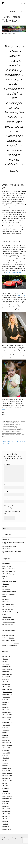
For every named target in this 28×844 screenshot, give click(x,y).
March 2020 (6, 808)
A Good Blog (21, 441)
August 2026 (6, 656)
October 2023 (7, 720)
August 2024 (6, 697)
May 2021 (5, 791)
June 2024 (6, 702)
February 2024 (7, 712)
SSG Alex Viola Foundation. (14, 272)
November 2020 (7, 798)
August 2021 (6, 783)
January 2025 (6, 687)
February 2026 (7, 666)
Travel (4, 614)
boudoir (7, 428)
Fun (4, 579)
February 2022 (7, 768)
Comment (7, 464)
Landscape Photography (9, 591)
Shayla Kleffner (21, 295)
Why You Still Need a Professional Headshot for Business (12, 552)
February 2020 (7, 811)
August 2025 (6, 676)
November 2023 (7, 717)
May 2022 (5, 760)
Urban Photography (8, 619)
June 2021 (6, 788)
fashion (3, 431)
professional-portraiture (8, 434)
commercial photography (15, 428)
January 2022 (6, 770)
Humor (5, 586)
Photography (5, 424)
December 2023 (7, 715)
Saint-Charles (17, 434)
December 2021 (7, 773)
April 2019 (5, 824)
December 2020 (7, 796)
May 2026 (5, 661)
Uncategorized (7, 617)
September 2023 (7, 722)
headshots (8, 431)
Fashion (5, 576)
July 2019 (5, 819)
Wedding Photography (9, 622)
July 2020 (5, 803)
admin (18, 12)
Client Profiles (7, 566)
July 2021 (5, 786)
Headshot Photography (9, 581)
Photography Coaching (9, 606)
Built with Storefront (8, 840)
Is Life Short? (6, 548)
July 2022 (5, 755)
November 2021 (7, 775)
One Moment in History (9, 546)
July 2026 (5, 659)
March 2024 (6, 709)
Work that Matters (8, 624)
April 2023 (5, 735)
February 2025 (7, 684)
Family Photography (8, 574)
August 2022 (6, 753)
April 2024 (6, 707)
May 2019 (5, 821)
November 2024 (7, 692)
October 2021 (6, 778)
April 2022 (5, 763)
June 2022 (6, 758)
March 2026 (6, 664)
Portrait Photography (14, 424)
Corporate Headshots (13, 421)
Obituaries (6, 539)
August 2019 (6, 816)
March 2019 (6, 826)
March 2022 (6, 765)
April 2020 (6, 806)
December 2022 (7, 742)
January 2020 (6, 814)
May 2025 (5, 682)
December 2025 (7, 669)
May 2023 (5, 732)
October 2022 (7, 748)
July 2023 (5, 727)
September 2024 (7, 694)
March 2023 (6, 737)
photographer (12, 433)
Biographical (6, 563)
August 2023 (6, 725)
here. (3, 409)
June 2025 (6, 679)
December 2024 (7, 689)
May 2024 (6, 704)
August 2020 (6, 801)
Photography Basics (8, 604)
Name (6, 485)
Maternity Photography (9, 594)
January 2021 (6, 793)
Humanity (11, 422)
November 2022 (7, 745)
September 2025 (7, 674)
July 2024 (5, 699)
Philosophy (6, 599)
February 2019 (7, 829)
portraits (19, 433)
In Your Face (18, 422)
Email (6, 492)
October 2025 (6, 671)
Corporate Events (6, 429)
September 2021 (7, 781)
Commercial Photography (10, 568)
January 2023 (6, 740)
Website (6, 499)
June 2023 (6, 730)
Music (4, 596)
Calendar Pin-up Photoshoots (7, 442)
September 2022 (7, 750)
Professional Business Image (9, 426)
